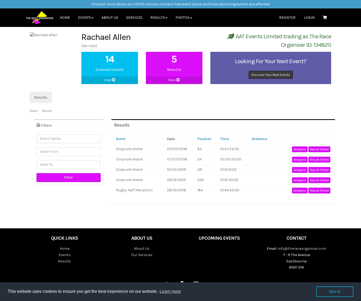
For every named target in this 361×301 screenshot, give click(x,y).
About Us (109, 17)
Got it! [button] (335, 291)
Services (134, 17)
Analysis (300, 149)
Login (309, 17)
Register (287, 17)
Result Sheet (319, 149)
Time (224, 139)
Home (65, 17)
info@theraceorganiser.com (302, 248)
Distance (259, 139)
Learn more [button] (170, 291)
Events (65, 255)
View (108, 80)
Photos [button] (182, 17)
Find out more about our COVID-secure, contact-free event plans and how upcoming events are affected (180, 4)
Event (121, 139)
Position (204, 139)
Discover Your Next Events (271, 75)
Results (40, 97)
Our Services (141, 255)
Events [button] (84, 17)
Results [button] (157, 17)
